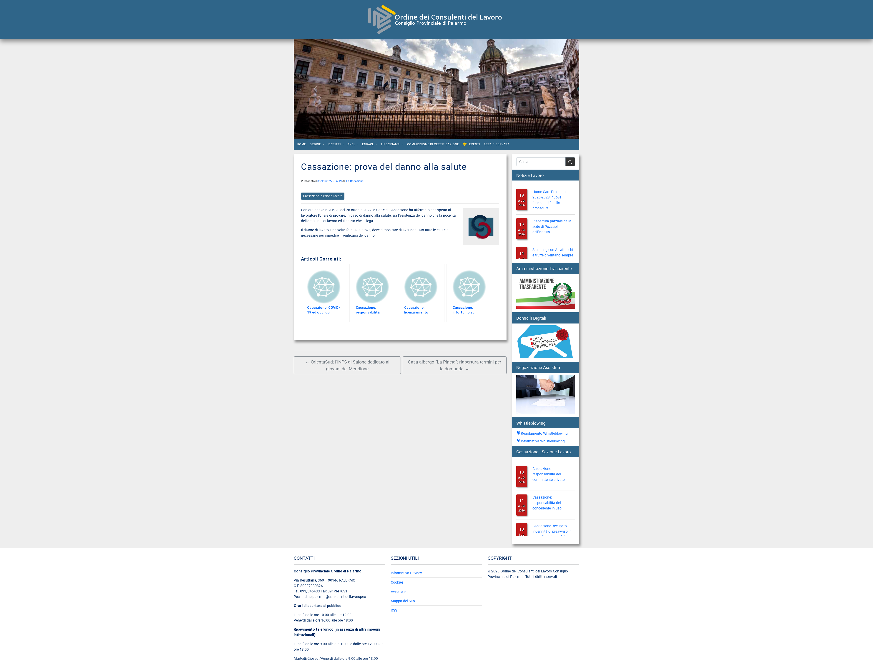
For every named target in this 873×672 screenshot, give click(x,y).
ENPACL (368, 144)
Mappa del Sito (403, 600)
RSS (394, 610)
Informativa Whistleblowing (543, 441)
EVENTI (474, 144)
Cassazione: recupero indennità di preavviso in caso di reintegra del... (552, 524)
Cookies (397, 582)
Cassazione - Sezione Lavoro (322, 196)
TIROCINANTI (391, 144)
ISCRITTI (335, 144)
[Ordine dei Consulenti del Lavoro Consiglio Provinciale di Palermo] (434, 19)
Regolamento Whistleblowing (544, 433)
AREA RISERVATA (496, 144)
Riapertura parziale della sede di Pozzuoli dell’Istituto (551, 220)
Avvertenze (399, 591)
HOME (301, 144)
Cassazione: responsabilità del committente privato (548, 467)
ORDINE (316, 144)
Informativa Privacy (406, 572)
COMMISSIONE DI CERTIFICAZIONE (433, 144)
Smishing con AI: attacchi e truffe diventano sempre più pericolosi (552, 248)
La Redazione (355, 181)
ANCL (351, 144)
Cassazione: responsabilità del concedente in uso (547, 496)
